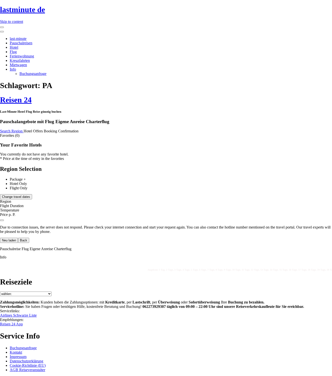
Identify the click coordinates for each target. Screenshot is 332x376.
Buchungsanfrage (32, 74)
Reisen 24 (16, 99)
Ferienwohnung (22, 56)
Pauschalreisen (21, 43)
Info (13, 69)
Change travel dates (16, 197)
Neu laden (9, 240)
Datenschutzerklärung (26, 361)
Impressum (18, 357)
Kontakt (16, 352)
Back (23, 240)
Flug (13, 52)
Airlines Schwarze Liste (18, 315)
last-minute (18, 39)
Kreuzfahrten (20, 60)
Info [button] (3, 257)
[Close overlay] (2, 220)
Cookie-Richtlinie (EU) (28, 365)
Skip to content (11, 21)
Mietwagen (18, 65)
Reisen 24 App (11, 324)
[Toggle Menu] (2, 31)
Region (17, 131)
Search (5, 131)
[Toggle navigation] (2, 27)
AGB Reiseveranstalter (27, 370)
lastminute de (22, 9)
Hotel (14, 47)
